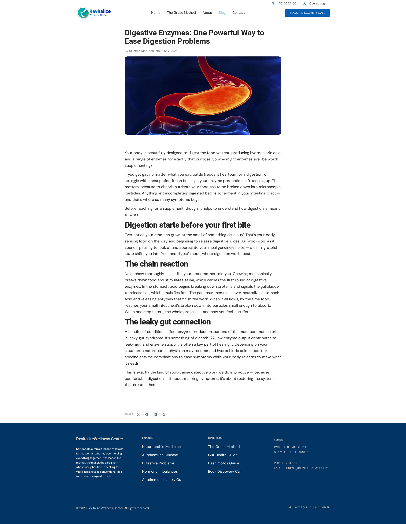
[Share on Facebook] (146, 414)
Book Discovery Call (224, 471)
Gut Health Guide (223, 455)
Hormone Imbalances (160, 471)
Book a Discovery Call (307, 13)
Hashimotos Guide (223, 463)
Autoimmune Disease (160, 455)
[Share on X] (138, 414)
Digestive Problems (158, 463)
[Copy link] (163, 414)
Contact (238, 12)
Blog (222, 12)
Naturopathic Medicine (161, 447)
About (207, 12)
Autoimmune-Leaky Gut (162, 480)
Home (155, 12)
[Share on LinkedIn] (155, 414)
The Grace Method (181, 12)
